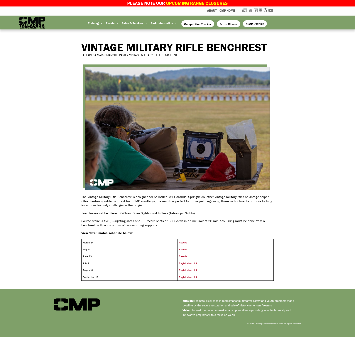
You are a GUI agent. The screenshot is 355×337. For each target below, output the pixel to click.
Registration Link (188, 263)
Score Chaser (228, 24)
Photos (244, 10)
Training (93, 23)
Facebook (256, 10)
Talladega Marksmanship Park (36, 22)
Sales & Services (132, 23)
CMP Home (227, 10)
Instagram (260, 10)
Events (110, 23)
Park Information (162, 23)
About (212, 10)
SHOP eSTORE (255, 24)
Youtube (270, 10)
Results (183, 242)
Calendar (250, 10)
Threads (265, 10)
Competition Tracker (197, 24)
